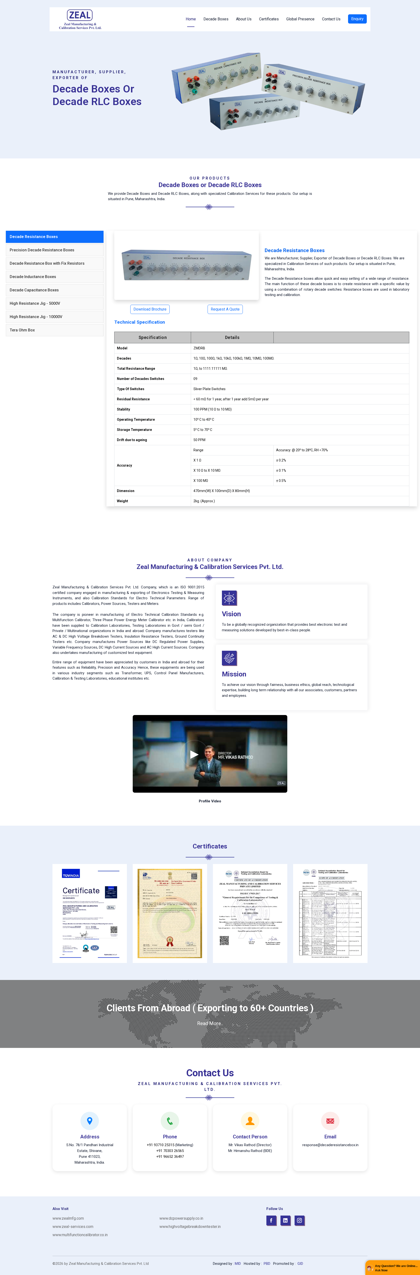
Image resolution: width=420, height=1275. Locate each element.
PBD (267, 1263)
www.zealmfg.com (68, 1218)
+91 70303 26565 (170, 1151)
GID (300, 1263)
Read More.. (210, 1023)
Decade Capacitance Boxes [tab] (34, 290)
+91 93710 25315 (160, 1145)
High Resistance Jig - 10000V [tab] (36, 316)
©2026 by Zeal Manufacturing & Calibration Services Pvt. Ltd (100, 1263)
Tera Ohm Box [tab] (22, 330)
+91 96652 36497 (170, 1156)
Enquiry (357, 18)
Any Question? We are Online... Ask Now (396, 1268)
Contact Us (331, 19)
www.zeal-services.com (72, 1226)
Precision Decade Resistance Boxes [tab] (42, 250)
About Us (244, 19)
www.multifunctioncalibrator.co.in (80, 1235)
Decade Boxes (215, 19)
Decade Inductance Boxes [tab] (33, 276)
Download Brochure (149, 309)
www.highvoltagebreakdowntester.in (190, 1226)
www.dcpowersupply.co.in (181, 1218)
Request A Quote (225, 309)
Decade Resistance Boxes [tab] (34, 236)
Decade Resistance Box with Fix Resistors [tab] (47, 263)
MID (238, 1263)
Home (191, 19)
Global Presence (300, 19)
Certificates (269, 19)
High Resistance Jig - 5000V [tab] (35, 303)
